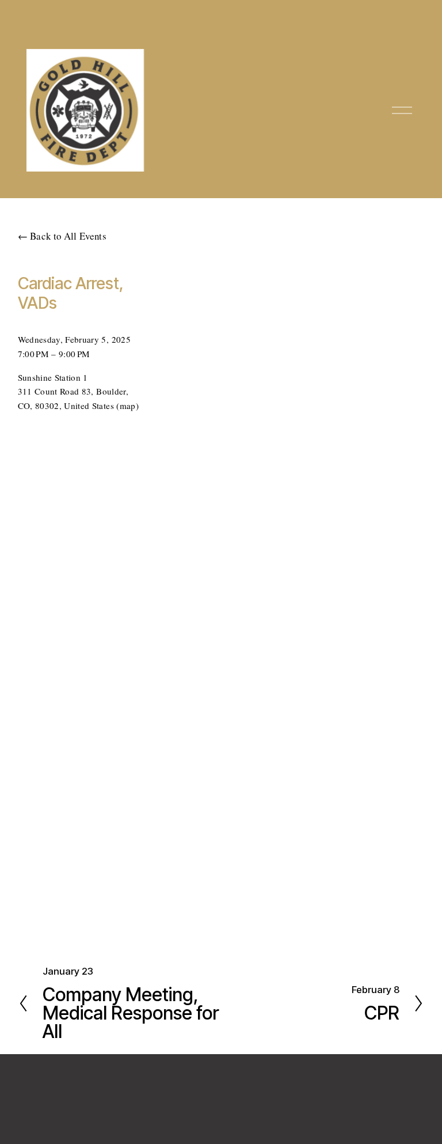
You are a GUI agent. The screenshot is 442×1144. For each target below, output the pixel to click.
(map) (127, 405)
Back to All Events (68, 236)
